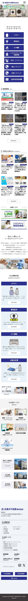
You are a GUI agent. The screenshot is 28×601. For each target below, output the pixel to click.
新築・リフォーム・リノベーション (12, 542)
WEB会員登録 (21, 573)
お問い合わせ (14, 578)
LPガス (5, 527)
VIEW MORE (14, 140)
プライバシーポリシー (8, 566)
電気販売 (5, 529)
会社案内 (16, 554)
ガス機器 (5, 531)
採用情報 (16, 559)
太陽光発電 (6, 533)
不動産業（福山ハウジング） (10, 544)
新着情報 (5, 554)
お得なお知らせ (7, 559)
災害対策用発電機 (7, 548)
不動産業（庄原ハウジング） (10, 546)
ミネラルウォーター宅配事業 (10, 550)
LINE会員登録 (7, 573)
